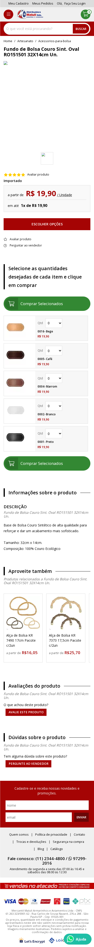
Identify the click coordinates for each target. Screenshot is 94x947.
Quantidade (61, 323)
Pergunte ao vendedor (28, 764)
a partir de (14, 653)
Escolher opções (47, 224)
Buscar (81, 29)
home (8, 41)
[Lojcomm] (62, 940)
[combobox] (47, 29)
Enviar (81, 817)
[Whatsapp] (78, 939)
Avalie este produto (26, 712)
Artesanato (25, 41)
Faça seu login (75, 3)
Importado (13, 181)
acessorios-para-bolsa (54, 41)
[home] (30, 14)
